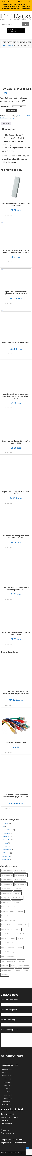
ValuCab (26, 970)
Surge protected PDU (7, 970)
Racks (3, 826)
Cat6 (18, 116)
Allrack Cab (18, 888)
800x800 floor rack (20, 879)
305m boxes (6, 833)
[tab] (6, 123)
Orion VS (20, 947)
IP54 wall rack (16, 902)
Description (5, 123)
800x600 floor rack (6, 879)
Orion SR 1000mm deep (8, 943)
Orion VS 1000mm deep (8, 956)
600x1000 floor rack (7, 875)
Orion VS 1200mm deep (8, 961)
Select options (8, 752)
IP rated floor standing (7, 911)
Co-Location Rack (6, 893)
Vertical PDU (4, 974)
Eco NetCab (17, 893)
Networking (6, 836)
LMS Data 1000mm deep (8, 925)
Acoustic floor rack (6, 888)
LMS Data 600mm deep (8, 916)
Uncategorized (6, 856)
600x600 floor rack (6, 870)
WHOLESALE (5, 859)
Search (26, 24)
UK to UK (18, 970)
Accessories (5, 823)
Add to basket (11, 110)
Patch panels (7, 849)
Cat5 (6, 843)
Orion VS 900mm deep (7, 952)
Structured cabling (8, 118)
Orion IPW (12, 938)
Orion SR (20, 938)
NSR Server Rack (23, 925)
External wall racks (17, 897)
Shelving (13, 965)
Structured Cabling (7, 830)
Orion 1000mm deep (7, 929)
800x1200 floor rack (20, 884)
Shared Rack (5, 965)
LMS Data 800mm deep (8, 920)
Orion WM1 (21, 961)
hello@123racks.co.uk (8, 1133)
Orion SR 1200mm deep (8, 947)
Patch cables (7, 840)
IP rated (14, 907)
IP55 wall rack (5, 907)
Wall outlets (6, 853)
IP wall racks (20, 911)
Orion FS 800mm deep (23, 934)
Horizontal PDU (5, 902)
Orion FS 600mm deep (7, 934)
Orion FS (18, 929)
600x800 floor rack (20, 870)
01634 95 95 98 (6, 1130)
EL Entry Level (5, 897)
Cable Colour (5, 106)
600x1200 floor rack (20, 875)
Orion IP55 (4, 938)
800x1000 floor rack (7, 884)
